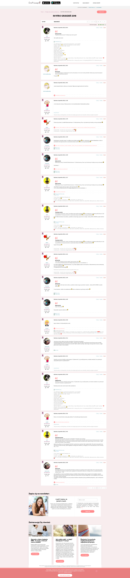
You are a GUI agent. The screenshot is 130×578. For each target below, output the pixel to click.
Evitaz (47, 328)
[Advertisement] (34, 29)
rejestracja (92, 7)
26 (94, 21)
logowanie (98, 7)
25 (92, 487)
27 (96, 21)
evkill (47, 109)
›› (104, 22)
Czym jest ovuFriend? (82, 7)
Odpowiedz (101, 12)
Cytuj (97, 27)
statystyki (76, 3)
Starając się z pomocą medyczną (52, 12)
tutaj (82, 507)
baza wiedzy (86, 3)
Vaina (47, 127)
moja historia (56, 112)
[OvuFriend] (34, 3)
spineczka (47, 346)
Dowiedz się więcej (68, 572)
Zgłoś (104, 27)
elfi (47, 186)
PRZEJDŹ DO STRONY (65, 575)
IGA (47, 36)
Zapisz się (87, 511)
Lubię (101, 27)
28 (98, 21)
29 (100, 21)
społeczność (96, 3)
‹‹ (87, 22)
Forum (42, 12)
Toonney (47, 145)
